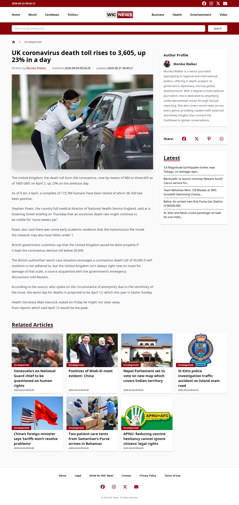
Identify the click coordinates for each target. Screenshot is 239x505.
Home (16, 15)
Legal (78, 475)
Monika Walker (36, 68)
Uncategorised (32, 42)
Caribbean (52, 15)
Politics (73, 15)
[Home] (13, 42)
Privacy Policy (148, 475)
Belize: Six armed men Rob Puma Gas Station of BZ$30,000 (193, 204)
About (62, 475)
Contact (126, 475)
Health (177, 15)
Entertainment (200, 15)
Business (158, 15)
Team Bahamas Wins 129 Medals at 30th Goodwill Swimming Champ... (190, 192)
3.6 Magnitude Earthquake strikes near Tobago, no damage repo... (189, 169)
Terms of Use (172, 475)
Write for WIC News (101, 475)
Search (218, 28)
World (32, 15)
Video (223, 15)
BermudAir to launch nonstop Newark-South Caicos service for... (193, 181)
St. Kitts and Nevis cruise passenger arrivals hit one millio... (192, 215)
